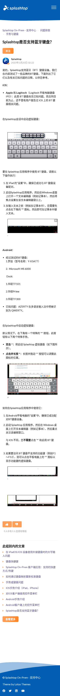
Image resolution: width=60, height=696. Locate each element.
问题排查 (45, 30)
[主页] (15, 7)
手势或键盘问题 (14, 582)
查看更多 (11, 619)
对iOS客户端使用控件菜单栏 (21, 593)
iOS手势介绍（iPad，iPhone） (23, 587)
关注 (8, 50)
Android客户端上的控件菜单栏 (23, 604)
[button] (54, 7)
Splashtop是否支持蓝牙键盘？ (22, 610)
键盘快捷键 (12, 561)
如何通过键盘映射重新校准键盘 (23, 576)
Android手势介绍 (15, 599)
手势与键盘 (12, 33)
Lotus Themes (22, 684)
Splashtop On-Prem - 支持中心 (19, 30)
